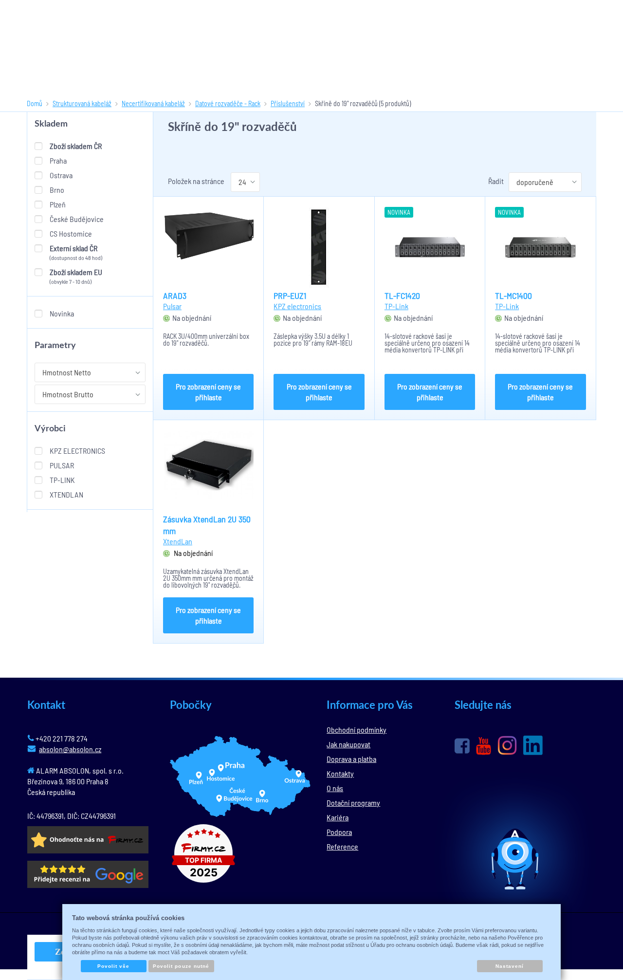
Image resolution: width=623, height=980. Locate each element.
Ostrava (61, 175)
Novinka (62, 313)
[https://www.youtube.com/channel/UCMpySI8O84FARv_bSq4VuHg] (483, 746)
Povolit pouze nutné (181, 966)
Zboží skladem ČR (76, 145)
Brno (57, 189)
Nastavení (509, 966)
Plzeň (58, 204)
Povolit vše (113, 966)
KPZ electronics (77, 450)
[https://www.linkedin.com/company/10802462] (533, 745)
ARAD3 (174, 295)
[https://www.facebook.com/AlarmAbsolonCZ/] (462, 746)
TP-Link (62, 479)
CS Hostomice (71, 233)
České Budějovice (77, 218)
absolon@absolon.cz (70, 749)
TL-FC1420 (402, 295)
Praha (58, 160)
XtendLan (66, 494)
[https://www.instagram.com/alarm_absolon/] (507, 745)
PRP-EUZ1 (290, 295)
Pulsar (62, 465)
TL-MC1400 (513, 295)
